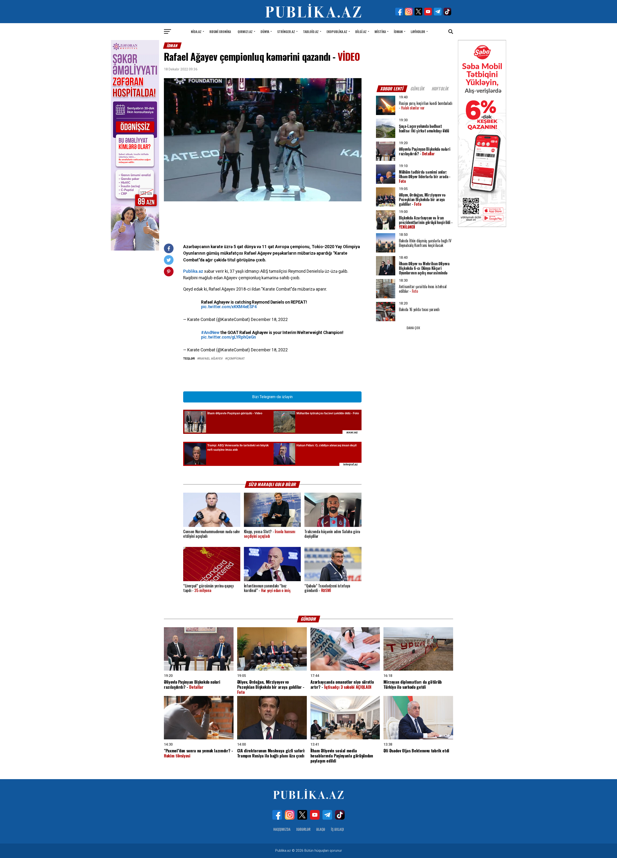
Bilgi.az (361, 31)
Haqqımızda (281, 829)
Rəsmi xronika (220, 31)
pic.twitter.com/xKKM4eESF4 (229, 306)
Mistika (380, 31)
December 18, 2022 (269, 319)
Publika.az (193, 271)
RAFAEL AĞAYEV (211, 358)
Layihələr (418, 31)
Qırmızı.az (245, 31)
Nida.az (196, 31)
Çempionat (236, 358)
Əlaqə (320, 829)
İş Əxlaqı (337, 829)
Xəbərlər (303, 829)
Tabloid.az (311, 31)
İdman (398, 31)
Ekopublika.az (337, 31)
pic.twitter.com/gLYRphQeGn (228, 337)
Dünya (265, 31)
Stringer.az (286, 31)
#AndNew (210, 332)
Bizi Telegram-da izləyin (272, 397)
